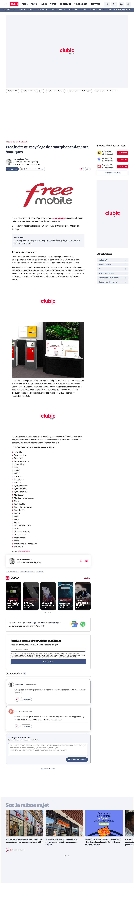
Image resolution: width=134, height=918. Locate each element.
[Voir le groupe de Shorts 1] (45, 612)
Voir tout (87, 578)
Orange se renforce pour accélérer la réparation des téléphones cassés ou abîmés (61, 842)
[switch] (121, 4)
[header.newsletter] (114, 4)
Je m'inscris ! (48, 662)
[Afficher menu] (5, 4)
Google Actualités (37, 623)
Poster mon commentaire (77, 759)
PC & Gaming (42, 9)
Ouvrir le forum (49, 769)
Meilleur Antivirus (29, 91)
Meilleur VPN (12, 91)
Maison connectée (97, 9)
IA (42, 91)
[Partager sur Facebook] (128, 900)
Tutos (53, 4)
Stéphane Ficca (23, 159)
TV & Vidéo (73, 9)
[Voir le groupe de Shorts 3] (51, 612)
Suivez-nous (12, 169)
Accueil (9, 142)
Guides (43, 4)
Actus (25, 4)
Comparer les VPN (112, 173)
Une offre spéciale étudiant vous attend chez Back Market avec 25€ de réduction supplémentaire (102, 842)
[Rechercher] (107, 4)
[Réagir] (81, 169)
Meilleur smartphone (56, 91)
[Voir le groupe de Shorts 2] (48, 612)
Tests (34, 4)
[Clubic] (14, 4)
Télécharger (80, 4)
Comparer (95, 4)
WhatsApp (54, 623)
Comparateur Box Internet (106, 91)
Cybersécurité (9, 9)
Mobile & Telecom (58, 9)
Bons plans (65, 4)
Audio (83, 9)
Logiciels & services (26, 9)
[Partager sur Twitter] (128, 907)
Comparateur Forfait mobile (80, 91)
